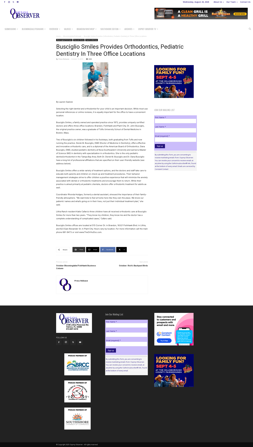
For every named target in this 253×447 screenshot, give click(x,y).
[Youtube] (18, 2)
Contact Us (245, 2)
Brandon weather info (174, 197)
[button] (250, 29)
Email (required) (162, 136)
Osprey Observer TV (147, 29)
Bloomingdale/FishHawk (32, 29)
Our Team (231, 2)
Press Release (64, 59)
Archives (128, 29)
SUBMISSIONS (10, 29)
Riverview (53, 29)
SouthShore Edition (109, 29)
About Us (218, 2)
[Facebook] (5, 2)
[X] (13, 2)
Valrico (67, 29)
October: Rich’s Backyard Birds (133, 265)
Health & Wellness (91, 40)
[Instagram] (9, 2)
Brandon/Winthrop (85, 29)
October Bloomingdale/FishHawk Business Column (76, 267)
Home (58, 36)
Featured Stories (79, 40)
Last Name (160, 126)
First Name (160, 117)
